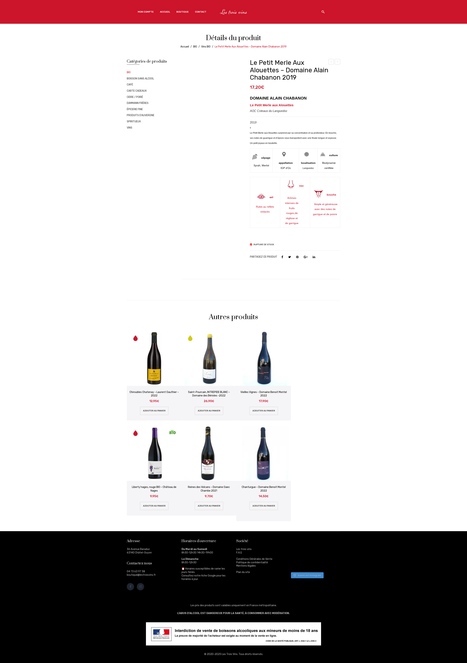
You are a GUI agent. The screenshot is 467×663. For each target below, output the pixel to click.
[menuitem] (146, 11)
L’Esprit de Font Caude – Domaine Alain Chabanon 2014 (331, 62)
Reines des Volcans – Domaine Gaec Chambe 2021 (209, 489)
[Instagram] (140, 586)
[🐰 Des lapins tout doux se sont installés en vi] (313, 553)
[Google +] (305, 257)
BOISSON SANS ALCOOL (140, 78)
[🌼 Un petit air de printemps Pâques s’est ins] (296, 553)
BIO (195, 46)
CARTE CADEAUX (137, 90)
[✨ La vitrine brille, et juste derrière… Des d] (296, 564)
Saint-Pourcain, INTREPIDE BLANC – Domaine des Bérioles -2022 (209, 394)
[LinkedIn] (314, 257)
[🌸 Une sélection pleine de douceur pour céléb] (313, 543)
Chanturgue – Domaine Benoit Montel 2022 (264, 489)
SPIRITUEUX (134, 121)
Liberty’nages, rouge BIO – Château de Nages (154, 489)
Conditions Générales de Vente (254, 559)
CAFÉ (130, 84)
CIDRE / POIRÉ (135, 97)
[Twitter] (289, 257)
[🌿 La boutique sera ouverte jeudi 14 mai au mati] (330, 543)
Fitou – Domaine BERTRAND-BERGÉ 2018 (337, 62)
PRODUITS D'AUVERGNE (140, 115)
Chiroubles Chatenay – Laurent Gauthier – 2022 (154, 394)
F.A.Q (239, 552)
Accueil (184, 46)
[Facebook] (282, 257)
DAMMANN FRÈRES (137, 103)
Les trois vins (244, 549)
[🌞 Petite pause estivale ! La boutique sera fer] (296, 543)
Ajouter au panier (154, 410)
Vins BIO (206, 46)
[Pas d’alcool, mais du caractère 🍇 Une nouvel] (330, 553)
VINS (129, 127)
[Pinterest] (297, 257)
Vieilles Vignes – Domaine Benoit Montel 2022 (263, 394)
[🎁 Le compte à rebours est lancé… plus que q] (313, 564)
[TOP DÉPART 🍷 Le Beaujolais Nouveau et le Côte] (330, 564)
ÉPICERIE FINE (135, 109)
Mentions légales (246, 565)
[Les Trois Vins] (233, 11)
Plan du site (243, 572)
